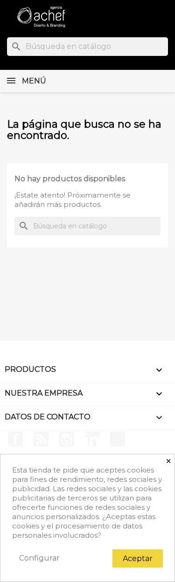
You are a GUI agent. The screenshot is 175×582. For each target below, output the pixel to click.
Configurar (39, 558)
